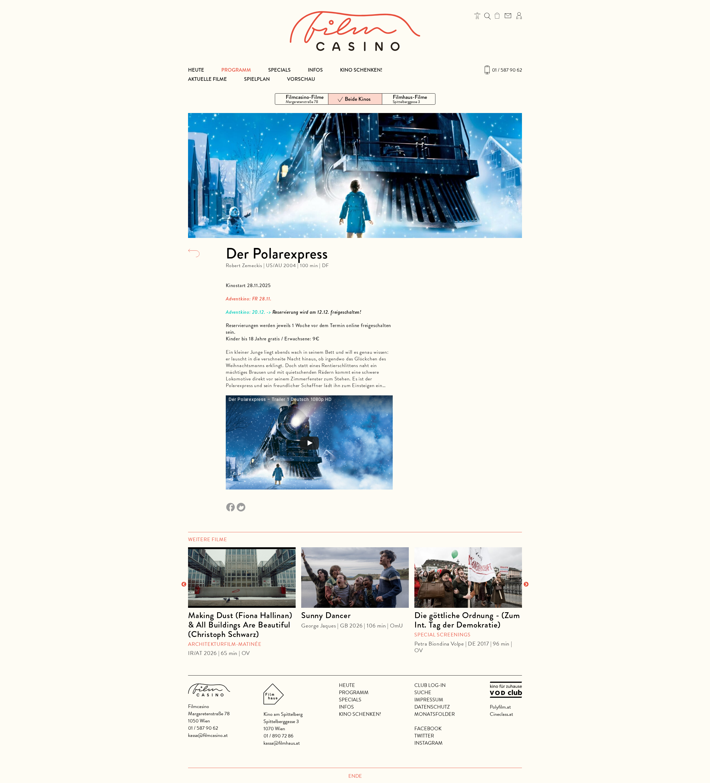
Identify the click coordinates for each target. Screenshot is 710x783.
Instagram (428, 743)
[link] (497, 15)
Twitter (424, 735)
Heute (196, 70)
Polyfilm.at (500, 707)
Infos (315, 70)
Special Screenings (442, 634)
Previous (184, 584)
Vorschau (301, 79)
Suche (422, 692)
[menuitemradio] (301, 99)
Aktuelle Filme (207, 79)
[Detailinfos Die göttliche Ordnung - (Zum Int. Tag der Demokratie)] (468, 577)
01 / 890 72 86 (278, 735)
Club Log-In (430, 685)
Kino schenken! (361, 70)
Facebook (428, 728)
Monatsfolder (434, 714)
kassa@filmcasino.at (208, 735)
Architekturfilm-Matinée (224, 644)
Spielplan (257, 79)
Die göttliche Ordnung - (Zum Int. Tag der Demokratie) (467, 620)
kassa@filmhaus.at (281, 743)
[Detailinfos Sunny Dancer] (355, 577)
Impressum (428, 699)
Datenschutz (432, 707)
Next (526, 584)
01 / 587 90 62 (507, 70)
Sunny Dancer (326, 615)
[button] (477, 15)
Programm (236, 70)
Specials (279, 70)
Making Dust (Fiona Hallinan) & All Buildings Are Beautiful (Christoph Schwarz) (240, 624)
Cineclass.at (501, 714)
